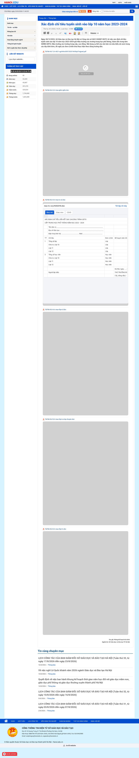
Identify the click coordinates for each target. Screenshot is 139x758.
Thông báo (52, 18)
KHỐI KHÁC (127, 2)
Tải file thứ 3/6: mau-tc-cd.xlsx (55, 200)
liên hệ (84, 6)
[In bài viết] (86, 32)
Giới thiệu (12, 6)
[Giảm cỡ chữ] (51, 33)
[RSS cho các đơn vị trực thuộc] (82, 11)
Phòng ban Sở (11, 31)
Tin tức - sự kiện (12, 27)
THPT (114, 2)
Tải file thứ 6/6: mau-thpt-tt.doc (55, 529)
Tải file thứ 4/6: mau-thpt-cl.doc (55, 309)
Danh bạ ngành (50, 6)
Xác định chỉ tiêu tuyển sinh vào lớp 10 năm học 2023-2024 (84, 24)
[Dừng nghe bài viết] (70, 33)
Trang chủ (42, 18)
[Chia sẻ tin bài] (78, 28)
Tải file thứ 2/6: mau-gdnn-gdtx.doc (57, 90)
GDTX (120, 2)
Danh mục (10, 23)
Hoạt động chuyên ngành (15, 40)
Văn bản (9, 35)
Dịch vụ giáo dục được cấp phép (17, 48)
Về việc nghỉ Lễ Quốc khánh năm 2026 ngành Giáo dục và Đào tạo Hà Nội (75, 670)
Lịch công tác (22, 6)
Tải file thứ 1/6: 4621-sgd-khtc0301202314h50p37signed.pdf (65, 51)
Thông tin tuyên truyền (14, 44)
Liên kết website (16, 54)
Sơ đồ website (71, 745)
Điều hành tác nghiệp (35, 6)
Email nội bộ (76, 6)
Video (6, 6)
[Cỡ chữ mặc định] (56, 33)
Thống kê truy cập (15, 66)
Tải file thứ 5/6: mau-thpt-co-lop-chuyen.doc (59, 419)
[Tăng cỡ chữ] (60, 33)
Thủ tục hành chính (63, 6)
